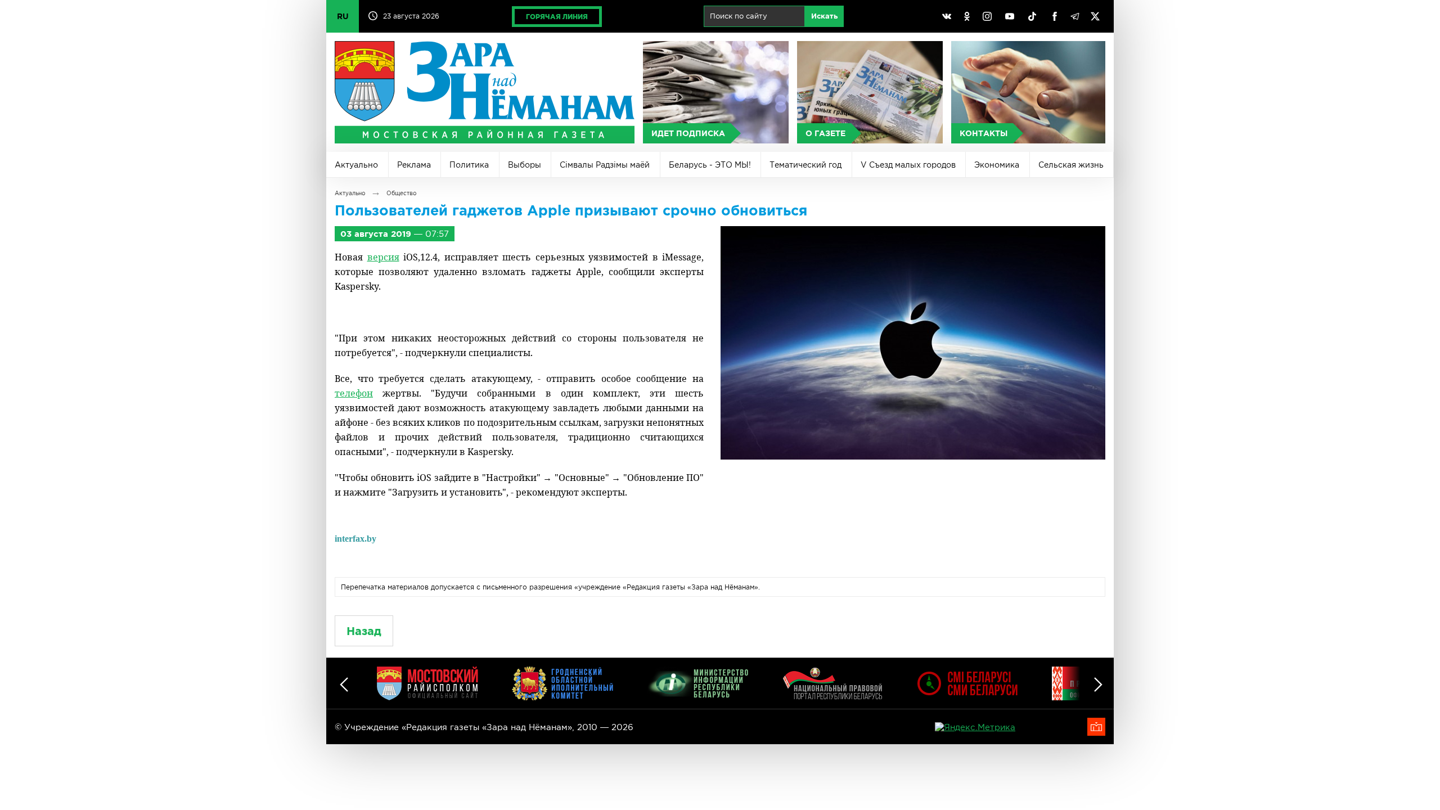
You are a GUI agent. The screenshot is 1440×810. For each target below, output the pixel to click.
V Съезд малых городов (908, 164)
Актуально (356, 164)
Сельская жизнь (1071, 164)
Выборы (524, 164)
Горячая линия (557, 16)
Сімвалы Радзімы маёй (605, 164)
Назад (363, 630)
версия (383, 257)
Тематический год (806, 164)
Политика (469, 164)
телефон (354, 393)
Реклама (414, 164)
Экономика (996, 164)
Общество (401, 193)
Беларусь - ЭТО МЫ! (710, 164)
